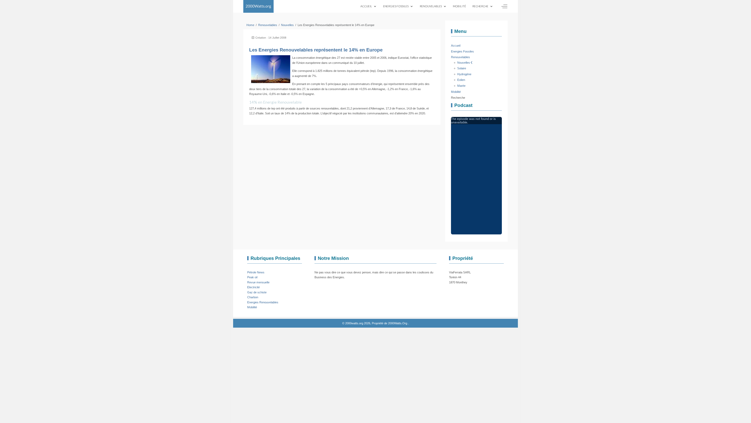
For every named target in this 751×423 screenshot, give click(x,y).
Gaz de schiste (257, 292)
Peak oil (252, 277)
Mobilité (252, 307)
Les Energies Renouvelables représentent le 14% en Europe (316, 49)
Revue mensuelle (258, 282)
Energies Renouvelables (262, 302)
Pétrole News (255, 272)
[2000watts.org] (258, 6)
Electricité (253, 287)
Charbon (252, 297)
